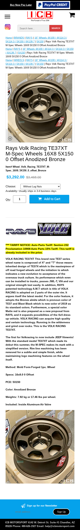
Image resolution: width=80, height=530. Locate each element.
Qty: (8, 199)
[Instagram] (7, 26)
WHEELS (19, 60)
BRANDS (19, 37)
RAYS (29, 37)
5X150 (40, 41)
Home (9, 37)
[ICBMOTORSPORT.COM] (40, 16)
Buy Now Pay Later (21, 5)
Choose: (11, 186)
